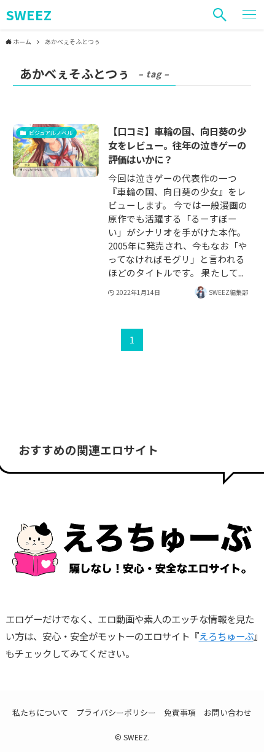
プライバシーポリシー (116, 712)
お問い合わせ (228, 712)
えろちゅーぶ (226, 636)
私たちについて (40, 712)
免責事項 (180, 712)
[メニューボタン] (249, 14)
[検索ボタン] (220, 14)
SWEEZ (29, 15)
